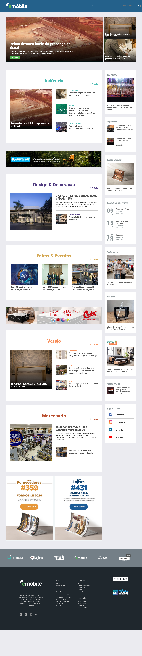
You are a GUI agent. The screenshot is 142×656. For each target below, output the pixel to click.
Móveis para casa (83, 607)
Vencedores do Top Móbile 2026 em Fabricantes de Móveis (124, 128)
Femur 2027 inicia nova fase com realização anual (54, 288)
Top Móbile (81, 605)
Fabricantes (73, 350)
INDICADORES (99, 6)
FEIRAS (107, 6)
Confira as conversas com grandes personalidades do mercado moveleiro (124, 391)
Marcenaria (54, 416)
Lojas (71, 365)
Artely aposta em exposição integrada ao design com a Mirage (83, 354)
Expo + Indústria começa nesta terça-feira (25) (21, 288)
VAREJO (57, 6)
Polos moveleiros (75, 123)
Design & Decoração (54, 184)
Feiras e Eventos (74, 214)
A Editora (58, 583)
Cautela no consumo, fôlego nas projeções (119, 283)
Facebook (120, 415)
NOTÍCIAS (114, 6)
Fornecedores (74, 90)
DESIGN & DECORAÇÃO (86, 6)
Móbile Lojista (82, 603)
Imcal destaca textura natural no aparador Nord (29, 385)
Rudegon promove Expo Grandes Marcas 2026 (71, 428)
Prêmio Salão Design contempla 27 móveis (82, 218)
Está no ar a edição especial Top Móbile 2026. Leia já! (119, 190)
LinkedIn (119, 430)
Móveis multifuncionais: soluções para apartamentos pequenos (120, 370)
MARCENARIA (73, 6)
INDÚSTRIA (64, 6)
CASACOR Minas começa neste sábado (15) (76, 197)
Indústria (54, 80)
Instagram (120, 422)
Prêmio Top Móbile (61, 585)
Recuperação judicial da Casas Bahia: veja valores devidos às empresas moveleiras (81, 370)
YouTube (119, 437)
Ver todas (95, 84)
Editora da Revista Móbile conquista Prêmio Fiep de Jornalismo (120, 328)
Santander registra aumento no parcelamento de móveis (82, 94)
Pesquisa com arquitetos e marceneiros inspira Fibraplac (81, 451)
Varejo (54, 341)
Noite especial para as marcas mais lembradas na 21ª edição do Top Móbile (120, 107)
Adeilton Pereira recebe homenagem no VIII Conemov (81, 127)
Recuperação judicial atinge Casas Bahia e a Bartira (83, 385)
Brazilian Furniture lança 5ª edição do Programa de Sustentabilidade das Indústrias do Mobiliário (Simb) (82, 111)
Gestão (71, 105)
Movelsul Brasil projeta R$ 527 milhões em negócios (83, 288)
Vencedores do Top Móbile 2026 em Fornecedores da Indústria (123, 142)
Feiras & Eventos (54, 255)
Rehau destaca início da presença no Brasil (30, 125)
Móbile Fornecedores (84, 601)
